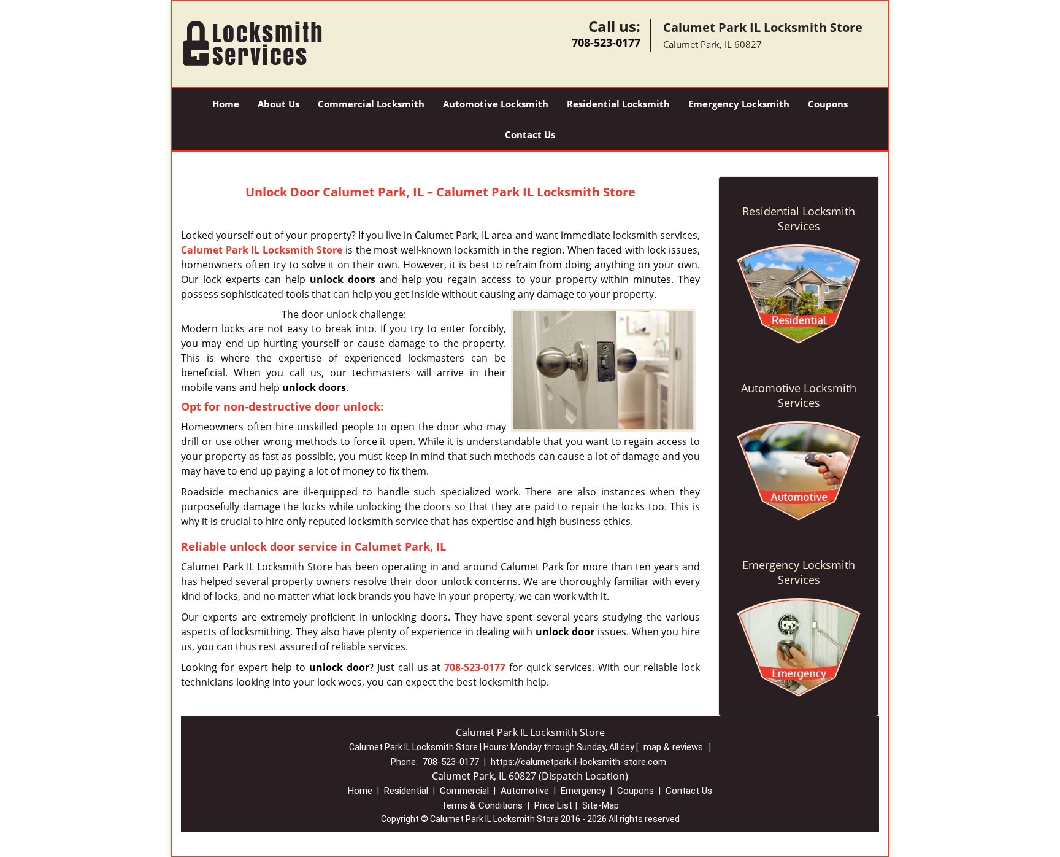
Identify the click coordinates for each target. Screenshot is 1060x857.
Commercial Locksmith (371, 104)
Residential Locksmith (618, 104)
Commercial (464, 790)
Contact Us (530, 134)
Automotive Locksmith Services (798, 395)
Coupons (828, 104)
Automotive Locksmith (495, 104)
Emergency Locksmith (738, 104)
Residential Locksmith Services (798, 218)
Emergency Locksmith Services (798, 572)
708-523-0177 (606, 42)
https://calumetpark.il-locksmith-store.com (578, 761)
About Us (278, 104)
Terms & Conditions (482, 805)
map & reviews (674, 747)
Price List (553, 805)
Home (225, 104)
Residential (406, 790)
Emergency (583, 790)
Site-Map (600, 805)
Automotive (525, 790)
